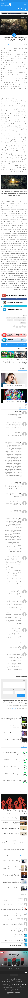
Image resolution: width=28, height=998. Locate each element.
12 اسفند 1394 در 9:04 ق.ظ (12, 590)
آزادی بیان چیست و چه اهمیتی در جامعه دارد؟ (11, 833)
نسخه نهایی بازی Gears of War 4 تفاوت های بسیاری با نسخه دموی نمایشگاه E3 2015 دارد (21, 362)
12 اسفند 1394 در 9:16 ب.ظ (10, 442)
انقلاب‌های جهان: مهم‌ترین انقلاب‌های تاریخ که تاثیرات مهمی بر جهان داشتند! (14, 811)
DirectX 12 (24, 317)
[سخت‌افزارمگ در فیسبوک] (12, 993)
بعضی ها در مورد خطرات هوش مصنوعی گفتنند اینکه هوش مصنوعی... (13, 930)
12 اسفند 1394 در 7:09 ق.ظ (10, 653)
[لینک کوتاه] (8, 45)
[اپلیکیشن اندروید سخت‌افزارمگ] (18, 993)
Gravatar (14, 708)
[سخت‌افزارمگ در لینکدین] (8, 993)
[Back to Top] (14, 975)
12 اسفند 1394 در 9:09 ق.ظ (12, 557)
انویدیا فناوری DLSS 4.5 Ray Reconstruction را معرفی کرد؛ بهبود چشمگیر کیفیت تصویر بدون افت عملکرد (11, 720)
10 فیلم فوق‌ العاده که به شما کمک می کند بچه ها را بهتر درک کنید (14, 402)
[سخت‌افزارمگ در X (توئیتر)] (10, 993)
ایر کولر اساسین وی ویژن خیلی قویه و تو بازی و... (13, 945)
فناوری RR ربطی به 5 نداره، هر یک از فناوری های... (13, 940)
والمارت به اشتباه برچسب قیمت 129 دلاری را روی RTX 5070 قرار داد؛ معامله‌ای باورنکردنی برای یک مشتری (11, 868)
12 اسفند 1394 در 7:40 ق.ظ (13, 629)
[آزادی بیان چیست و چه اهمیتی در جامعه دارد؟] (23, 833)
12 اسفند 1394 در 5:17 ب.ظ (15, 511)
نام (24, 690)
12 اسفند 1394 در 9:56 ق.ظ (11, 518)
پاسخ (20, 419)
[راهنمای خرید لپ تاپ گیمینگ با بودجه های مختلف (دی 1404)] (14, 959)
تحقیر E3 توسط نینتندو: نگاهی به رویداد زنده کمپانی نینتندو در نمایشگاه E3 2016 (8, 361)
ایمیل (12, 690)
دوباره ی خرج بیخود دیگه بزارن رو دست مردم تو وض (13, 900)
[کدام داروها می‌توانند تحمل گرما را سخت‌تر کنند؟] (14, 380)
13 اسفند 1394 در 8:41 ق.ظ (15, 434)
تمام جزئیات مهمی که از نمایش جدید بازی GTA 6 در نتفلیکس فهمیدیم (11, 726)
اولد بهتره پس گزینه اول (18, 936)
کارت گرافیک (24, 17)
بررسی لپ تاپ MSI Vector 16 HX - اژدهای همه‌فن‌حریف (12, 781)
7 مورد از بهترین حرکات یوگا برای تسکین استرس (11, 828)
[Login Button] (18, 8)
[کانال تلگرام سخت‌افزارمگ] (16, 993)
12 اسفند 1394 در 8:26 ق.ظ (11, 613)
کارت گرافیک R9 (9, 320)
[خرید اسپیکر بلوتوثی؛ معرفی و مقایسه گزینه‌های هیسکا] (24, 888)
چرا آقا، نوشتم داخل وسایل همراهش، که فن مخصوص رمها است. (12, 910)
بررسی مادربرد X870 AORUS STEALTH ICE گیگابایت (12, 767)
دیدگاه (22, 408)
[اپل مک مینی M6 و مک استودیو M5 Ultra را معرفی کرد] (24, 740)
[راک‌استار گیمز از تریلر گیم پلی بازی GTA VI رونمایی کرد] (24, 733)
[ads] (14, 13)
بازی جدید (13, 317)
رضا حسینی (20, 45)
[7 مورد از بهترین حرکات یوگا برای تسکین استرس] (23, 828)
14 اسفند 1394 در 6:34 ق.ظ (12, 423)
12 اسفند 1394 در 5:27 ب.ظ (13, 502)
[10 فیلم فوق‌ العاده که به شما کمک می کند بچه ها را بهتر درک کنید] (14, 396)
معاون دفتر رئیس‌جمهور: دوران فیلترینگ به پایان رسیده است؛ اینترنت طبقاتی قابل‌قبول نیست (12, 874)
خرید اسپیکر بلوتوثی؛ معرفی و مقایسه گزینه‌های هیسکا (12, 888)
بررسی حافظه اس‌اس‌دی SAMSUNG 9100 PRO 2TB (11, 760)
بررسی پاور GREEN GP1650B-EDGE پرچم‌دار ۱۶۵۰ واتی (12, 753)
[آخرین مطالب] (20, 855)
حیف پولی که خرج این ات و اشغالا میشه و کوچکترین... (12, 905)
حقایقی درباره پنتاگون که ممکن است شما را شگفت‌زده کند (11, 817)
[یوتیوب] (14, 335)
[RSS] (20, 993)
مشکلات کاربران (23, 322)
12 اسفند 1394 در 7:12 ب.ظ (11, 493)
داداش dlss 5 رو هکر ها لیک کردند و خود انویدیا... (13, 915)
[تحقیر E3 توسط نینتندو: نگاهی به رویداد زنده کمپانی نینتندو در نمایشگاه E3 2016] (7, 354)
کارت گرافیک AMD (17, 320)
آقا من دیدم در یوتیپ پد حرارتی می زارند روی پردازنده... (12, 920)
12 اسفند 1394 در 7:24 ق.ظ (12, 646)
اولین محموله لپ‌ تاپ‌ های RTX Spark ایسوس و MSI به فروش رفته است (11, 861)
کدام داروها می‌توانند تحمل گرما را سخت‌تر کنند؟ (15, 385)
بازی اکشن (18, 317)
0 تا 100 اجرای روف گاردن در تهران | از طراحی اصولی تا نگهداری (11, 823)
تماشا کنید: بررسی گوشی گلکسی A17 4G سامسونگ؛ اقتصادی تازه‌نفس (13, 774)
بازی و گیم (8, 317)
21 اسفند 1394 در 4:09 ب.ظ (15, 413)
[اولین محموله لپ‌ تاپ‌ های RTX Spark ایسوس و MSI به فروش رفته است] (24, 861)
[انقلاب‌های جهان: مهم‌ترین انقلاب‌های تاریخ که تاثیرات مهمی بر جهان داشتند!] (14, 801)
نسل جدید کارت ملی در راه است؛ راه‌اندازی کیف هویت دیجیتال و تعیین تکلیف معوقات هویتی (12, 345)
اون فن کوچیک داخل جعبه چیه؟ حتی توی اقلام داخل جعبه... (13, 925)
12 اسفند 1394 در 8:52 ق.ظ (11, 600)
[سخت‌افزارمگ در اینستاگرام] (14, 993)
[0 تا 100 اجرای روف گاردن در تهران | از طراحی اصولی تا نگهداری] (23, 823)
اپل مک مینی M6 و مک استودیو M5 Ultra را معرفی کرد (12, 740)
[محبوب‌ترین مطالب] (7, 855)
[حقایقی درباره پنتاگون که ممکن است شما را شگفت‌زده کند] (23, 818)
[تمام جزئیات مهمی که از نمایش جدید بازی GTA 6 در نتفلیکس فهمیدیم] (24, 726)
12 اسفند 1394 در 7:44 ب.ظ (15, 483)
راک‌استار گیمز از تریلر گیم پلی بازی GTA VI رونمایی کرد (11, 733)
